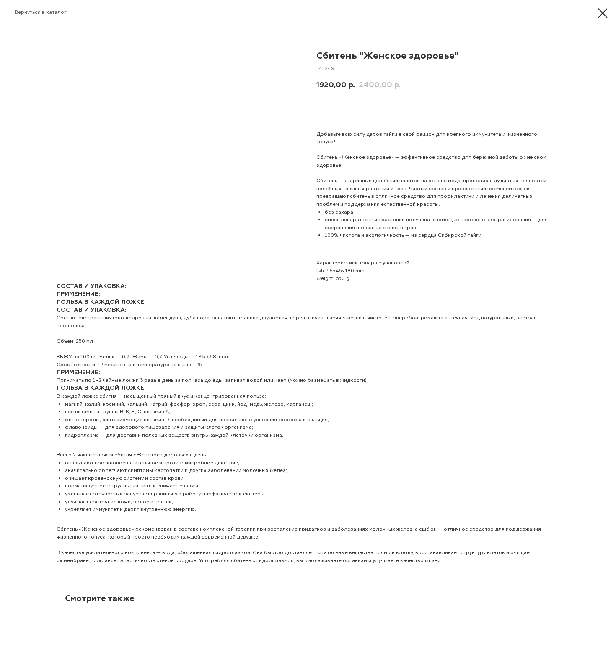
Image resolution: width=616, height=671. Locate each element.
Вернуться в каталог (41, 12)
